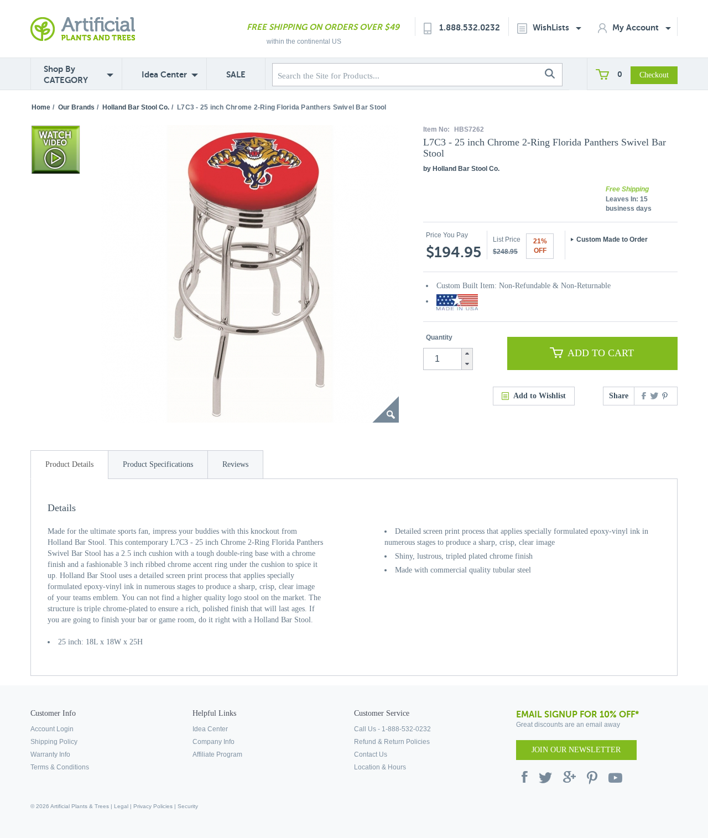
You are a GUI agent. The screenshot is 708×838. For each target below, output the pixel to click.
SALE (236, 74)
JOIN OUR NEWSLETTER (576, 750)
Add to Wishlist (539, 396)
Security (188, 806)
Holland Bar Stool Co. (135, 107)
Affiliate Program (217, 754)
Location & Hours (380, 767)
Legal (121, 806)
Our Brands (76, 107)
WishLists (552, 27)
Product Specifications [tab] (158, 464)
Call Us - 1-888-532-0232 (392, 729)
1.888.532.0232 (469, 27)
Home (41, 107)
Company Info (213, 742)
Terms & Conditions (59, 767)
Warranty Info (50, 754)
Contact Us (370, 754)
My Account (636, 27)
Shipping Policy (53, 742)
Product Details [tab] (69, 464)
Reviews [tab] (235, 464)
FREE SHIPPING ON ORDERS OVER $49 (323, 27)
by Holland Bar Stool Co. (461, 169)
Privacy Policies (153, 806)
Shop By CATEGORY (66, 74)
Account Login (52, 729)
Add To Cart (601, 352)
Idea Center (164, 74)
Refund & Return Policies (392, 742)
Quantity (439, 337)
